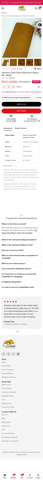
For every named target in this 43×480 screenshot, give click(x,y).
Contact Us (6, 426)
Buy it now (21, 111)
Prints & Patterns (8, 373)
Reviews (12, 78)
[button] (38, 87)
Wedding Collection (9, 377)
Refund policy (7, 403)
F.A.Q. (3, 400)
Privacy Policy (7, 388)
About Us (5, 415)
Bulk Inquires (6, 422)
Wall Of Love (6, 385)
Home (4, 13)
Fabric (4, 362)
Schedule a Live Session (10, 441)
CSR (3, 430)
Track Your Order (8, 407)
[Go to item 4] (25, 331)
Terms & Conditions (9, 392)
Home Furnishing (8, 370)
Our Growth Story (8, 433)
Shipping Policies (8, 396)
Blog (3, 418)
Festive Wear (6, 366)
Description (7, 128)
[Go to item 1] (17, 331)
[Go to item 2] (20, 331)
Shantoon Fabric (17, 69)
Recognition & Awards (10, 437)
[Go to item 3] (23, 331)
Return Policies (20, 128)
